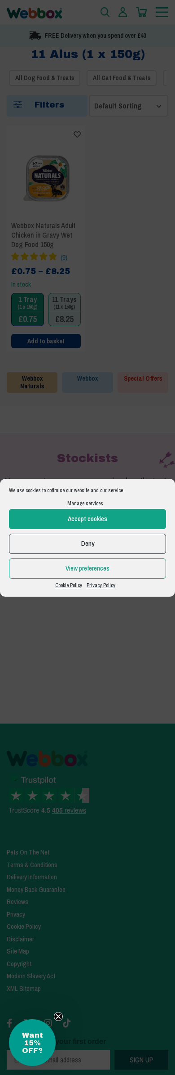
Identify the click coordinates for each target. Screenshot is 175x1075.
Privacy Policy (101, 585)
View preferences (87, 568)
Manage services (85, 503)
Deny (87, 543)
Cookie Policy (68, 585)
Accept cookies (87, 518)
